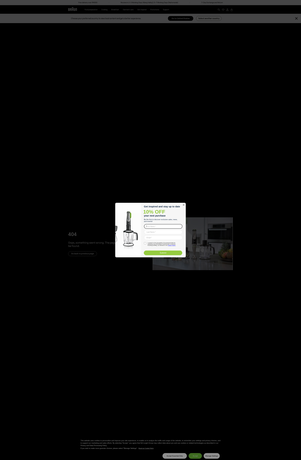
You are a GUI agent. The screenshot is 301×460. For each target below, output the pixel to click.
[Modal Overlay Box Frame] (150, 230)
